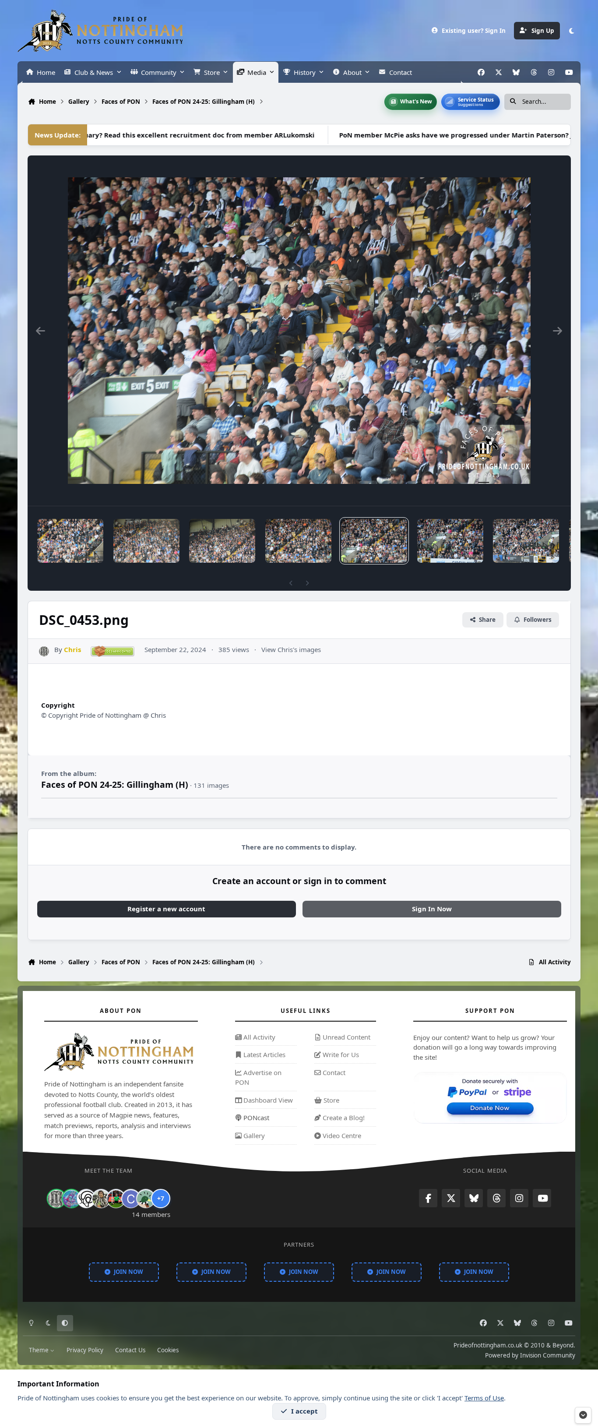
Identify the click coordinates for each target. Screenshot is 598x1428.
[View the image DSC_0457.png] (70, 541)
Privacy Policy (85, 1350)
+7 (160, 1199)
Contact (333, 1072)
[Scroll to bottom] (583, 1415)
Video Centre (341, 1135)
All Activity (258, 1037)
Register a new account (166, 908)
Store (330, 1100)
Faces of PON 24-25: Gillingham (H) (114, 784)
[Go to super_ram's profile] (86, 1199)
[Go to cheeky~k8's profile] (71, 1199)
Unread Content (345, 1037)
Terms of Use (484, 1397)
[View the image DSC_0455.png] (222, 541)
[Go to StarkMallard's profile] (145, 1199)
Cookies (168, 1350)
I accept (304, 1411)
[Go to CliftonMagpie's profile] (131, 1199)
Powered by (530, 1355)
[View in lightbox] (299, 330)
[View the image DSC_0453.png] (374, 541)
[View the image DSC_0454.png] (298, 541)
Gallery (253, 1135)
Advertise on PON (258, 1077)
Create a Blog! (343, 1117)
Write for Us (340, 1054)
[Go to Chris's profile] (44, 651)
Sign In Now (432, 908)
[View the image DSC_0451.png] (526, 541)
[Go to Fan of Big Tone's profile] (101, 1199)
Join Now (128, 1272)
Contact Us (130, 1350)
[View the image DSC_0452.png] (450, 541)
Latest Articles (263, 1054)
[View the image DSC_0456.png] (146, 541)
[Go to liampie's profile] (116, 1199)
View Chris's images (291, 649)
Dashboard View (267, 1100)
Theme (39, 1350)
